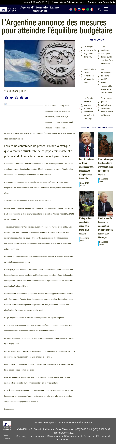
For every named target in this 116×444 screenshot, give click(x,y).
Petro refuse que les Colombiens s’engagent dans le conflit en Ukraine (105, 167)
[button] (99, 9)
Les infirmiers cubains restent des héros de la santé (90, 76)
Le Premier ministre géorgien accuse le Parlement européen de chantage (89, 108)
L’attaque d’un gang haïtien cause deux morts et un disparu (85, 226)
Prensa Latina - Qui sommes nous (67, 2)
